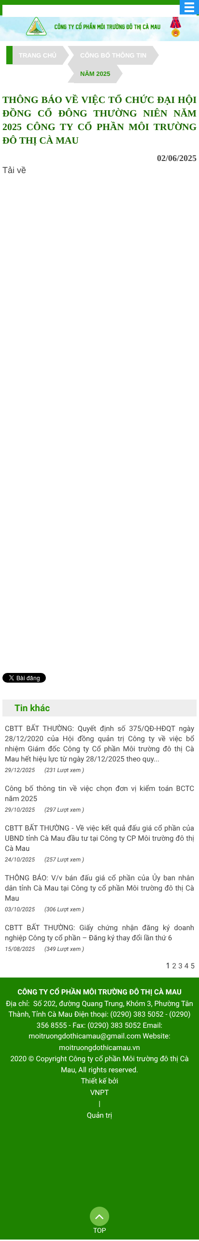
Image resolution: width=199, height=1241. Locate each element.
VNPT (99, 1092)
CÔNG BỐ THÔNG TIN (113, 55)
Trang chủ (38, 55)
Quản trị (99, 1115)
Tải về (14, 170)
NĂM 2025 (95, 73)
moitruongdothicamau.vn (99, 1047)
